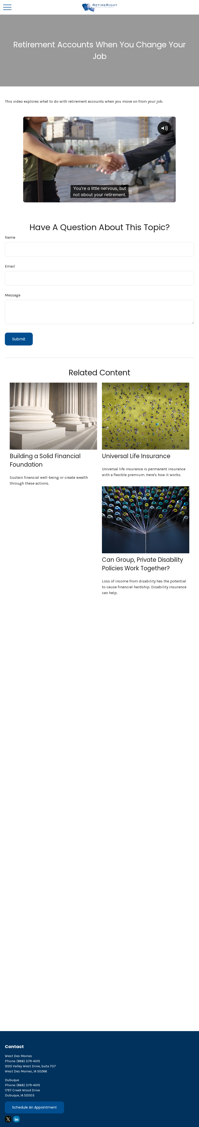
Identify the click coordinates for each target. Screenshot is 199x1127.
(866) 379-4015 (28, 1061)
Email (10, 266)
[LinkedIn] (16, 1119)
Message (12, 295)
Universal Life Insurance (136, 456)
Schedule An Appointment (34, 1107)
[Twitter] (8, 1119)
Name (10, 237)
